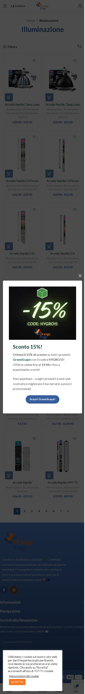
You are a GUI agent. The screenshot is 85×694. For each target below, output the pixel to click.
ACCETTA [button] (17, 682)
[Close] (80, 276)
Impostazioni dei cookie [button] (24, 676)
